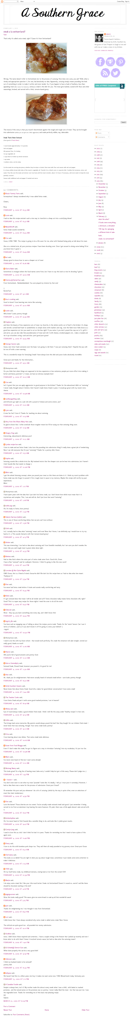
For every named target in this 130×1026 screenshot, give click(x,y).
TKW (7, 869)
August (101, 197)
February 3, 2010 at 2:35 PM (16, 512)
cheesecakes (98, 284)
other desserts (99, 324)
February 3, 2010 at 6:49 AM (17, 252)
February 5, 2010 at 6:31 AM (16, 850)
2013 (98, 171)
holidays (97, 316)
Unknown (9, 959)
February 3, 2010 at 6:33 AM (17, 210)
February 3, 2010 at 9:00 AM (17, 275)
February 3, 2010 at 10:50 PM (17, 633)
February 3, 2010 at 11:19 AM (16, 428)
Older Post (85, 1010)
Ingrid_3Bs (9, 621)
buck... (100, 235)
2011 (98, 178)
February (101, 216)
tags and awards (100, 353)
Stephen (8, 322)
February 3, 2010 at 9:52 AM (16, 363)
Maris (7, 757)
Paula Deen (15, 140)
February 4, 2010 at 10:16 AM (17, 740)
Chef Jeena (9, 855)
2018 (98, 155)
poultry (96, 335)
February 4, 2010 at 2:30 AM (17, 669)
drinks (96, 298)
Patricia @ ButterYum (13, 280)
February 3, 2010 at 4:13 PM (16, 537)
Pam (7, 584)
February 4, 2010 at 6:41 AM (16, 681)
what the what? (104, 219)
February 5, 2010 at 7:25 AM (16, 864)
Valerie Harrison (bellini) (14, 517)
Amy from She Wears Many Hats (17, 422)
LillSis (8, 720)
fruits (96, 304)
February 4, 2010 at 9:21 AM (16, 729)
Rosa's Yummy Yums (13, 193)
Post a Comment (9, 1006)
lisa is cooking (10, 299)
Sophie (8, 458)
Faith (7, 528)
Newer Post (8, 1010)
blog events (98, 270)
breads (96, 273)
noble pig (9, 506)
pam (7, 906)
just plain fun (98, 318)
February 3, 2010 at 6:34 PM (17, 591)
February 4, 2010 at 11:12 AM (16, 763)
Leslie (8, 311)
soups (96, 350)
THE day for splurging (106, 229)
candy (96, 281)
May (100, 207)
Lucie (7, 215)
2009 (98, 247)
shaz (7, 675)
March (100, 213)
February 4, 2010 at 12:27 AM (17, 658)
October (101, 190)
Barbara (8, 556)
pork (96, 333)
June (100, 203)
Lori (7, 917)
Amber (8, 542)
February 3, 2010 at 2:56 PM (16, 523)
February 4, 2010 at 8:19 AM (16, 703)
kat (7, 257)
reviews (97, 338)
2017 (98, 158)
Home (47, 1010)
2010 (98, 181)
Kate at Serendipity (12, 663)
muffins (97, 321)
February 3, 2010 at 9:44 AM (17, 339)
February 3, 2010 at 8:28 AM (16, 263)
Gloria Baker (10, 269)
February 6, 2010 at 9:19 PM (16, 954)
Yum (5, 35)
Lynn (7, 410)
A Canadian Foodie (12, 984)
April (100, 210)
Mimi (7, 472)
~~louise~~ (9, 780)
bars (95, 264)
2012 (98, 174)
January (101, 243)
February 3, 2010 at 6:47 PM (16, 605)
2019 (98, 152)
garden (96, 307)
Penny (8, 843)
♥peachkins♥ (10, 227)
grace (108, 34)
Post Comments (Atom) (21, 1015)
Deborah (8, 610)
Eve (7, 238)
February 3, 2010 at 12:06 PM (17, 467)
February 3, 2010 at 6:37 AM (16, 221)
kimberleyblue (10, 818)
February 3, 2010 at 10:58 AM (17, 394)
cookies (97, 293)
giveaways (98, 310)
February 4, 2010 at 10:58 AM (17, 752)
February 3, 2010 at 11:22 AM (17, 439)
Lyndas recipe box (12, 444)
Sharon (8, 652)
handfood (97, 313)
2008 (98, 250)
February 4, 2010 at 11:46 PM (17, 838)
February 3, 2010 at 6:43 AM (17, 233)
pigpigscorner (10, 894)
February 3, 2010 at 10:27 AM (17, 377)
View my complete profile (103, 50)
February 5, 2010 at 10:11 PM (16, 928)
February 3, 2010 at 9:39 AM (17, 317)
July (99, 200)
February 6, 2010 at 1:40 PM (16, 942)
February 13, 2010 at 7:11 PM (16, 979)
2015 (98, 165)
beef (10, 181)
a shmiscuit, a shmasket (107, 226)
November (102, 187)
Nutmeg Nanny (11, 768)
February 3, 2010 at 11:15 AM (16, 416)
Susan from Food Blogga (14, 745)
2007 (98, 253)
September (102, 194)
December (102, 184)
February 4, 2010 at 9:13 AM (16, 715)
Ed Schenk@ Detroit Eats (14, 948)
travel (96, 355)
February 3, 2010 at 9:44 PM (17, 616)
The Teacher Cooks (12, 697)
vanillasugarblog (11, 399)
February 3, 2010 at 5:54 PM (16, 579)
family (96, 301)
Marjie (8, 880)
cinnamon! (97, 290)
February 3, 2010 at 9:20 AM (17, 305)
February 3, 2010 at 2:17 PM (16, 486)
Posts (99, 133)
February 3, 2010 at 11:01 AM (16, 405)
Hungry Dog (10, 433)
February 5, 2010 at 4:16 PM (16, 889)
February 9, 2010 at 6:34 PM (17, 968)
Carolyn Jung (10, 830)
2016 (98, 161)
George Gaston (11, 344)
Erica (7, 734)
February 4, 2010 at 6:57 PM (16, 813)
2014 (98, 168)
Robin (7, 596)
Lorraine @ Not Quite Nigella (16, 570)
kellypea (8, 973)
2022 (98, 148)
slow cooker (98, 347)
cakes (96, 279)
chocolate (97, 287)
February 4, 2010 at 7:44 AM (17, 692)
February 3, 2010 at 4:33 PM (16, 551)
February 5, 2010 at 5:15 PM (16, 900)
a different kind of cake (107, 232)
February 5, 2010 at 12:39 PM (17, 875)
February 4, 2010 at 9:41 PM (16, 824)
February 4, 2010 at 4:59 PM (17, 796)
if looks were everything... (107, 222)
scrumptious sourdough (102, 341)
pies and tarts (99, 330)
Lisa (7, 382)
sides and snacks (100, 344)
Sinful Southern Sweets (14, 686)
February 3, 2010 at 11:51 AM (16, 453)
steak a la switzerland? (14, 31)
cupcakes (97, 296)
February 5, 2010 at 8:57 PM (16, 912)
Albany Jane (9, 709)
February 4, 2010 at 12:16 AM (17, 647)
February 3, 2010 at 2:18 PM (16, 500)
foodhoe (8, 934)
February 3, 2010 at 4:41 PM (16, 565)
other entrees (99, 327)
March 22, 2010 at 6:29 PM (16, 1001)
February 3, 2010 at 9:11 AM (16, 294)
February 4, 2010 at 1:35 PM (16, 774)
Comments (101, 137)
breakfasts (97, 276)
